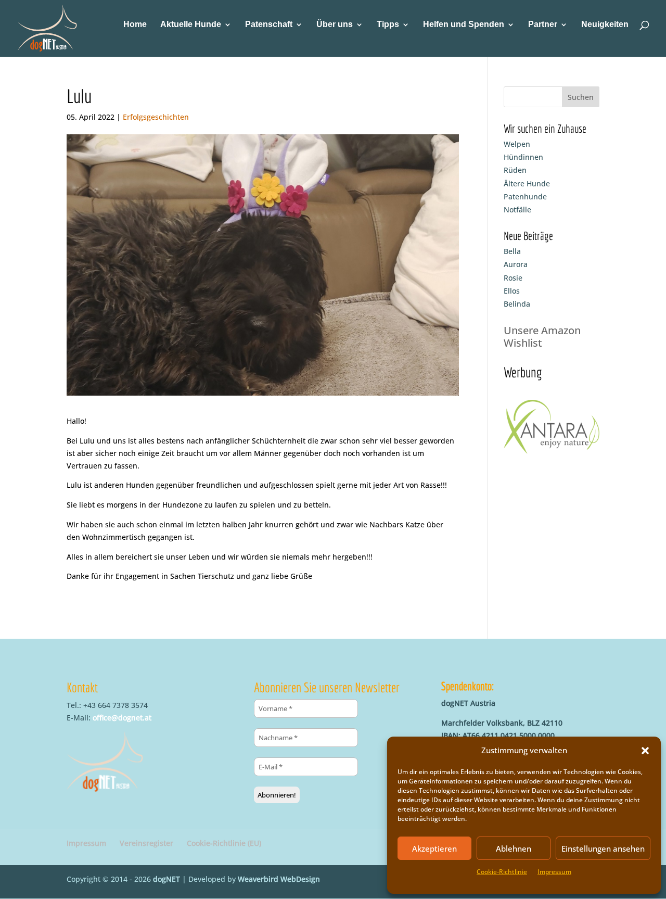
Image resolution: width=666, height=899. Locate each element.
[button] (645, 750)
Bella (512, 251)
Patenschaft (268, 25)
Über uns (334, 25)
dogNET (166, 879)
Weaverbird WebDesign (279, 879)
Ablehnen (513, 848)
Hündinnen (523, 157)
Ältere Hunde (527, 183)
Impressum (554, 871)
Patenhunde (525, 196)
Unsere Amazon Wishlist (542, 336)
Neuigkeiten (605, 25)
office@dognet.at (122, 718)
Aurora (516, 264)
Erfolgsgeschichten (156, 117)
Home (135, 25)
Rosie (513, 278)
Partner (542, 25)
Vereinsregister (146, 843)
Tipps (388, 25)
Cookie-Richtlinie (502, 871)
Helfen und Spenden (463, 25)
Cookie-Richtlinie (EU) (224, 843)
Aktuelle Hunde (190, 25)
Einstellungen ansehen (603, 848)
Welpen (517, 144)
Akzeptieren (434, 848)
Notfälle (517, 209)
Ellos (512, 291)
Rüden (515, 170)
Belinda (517, 304)
